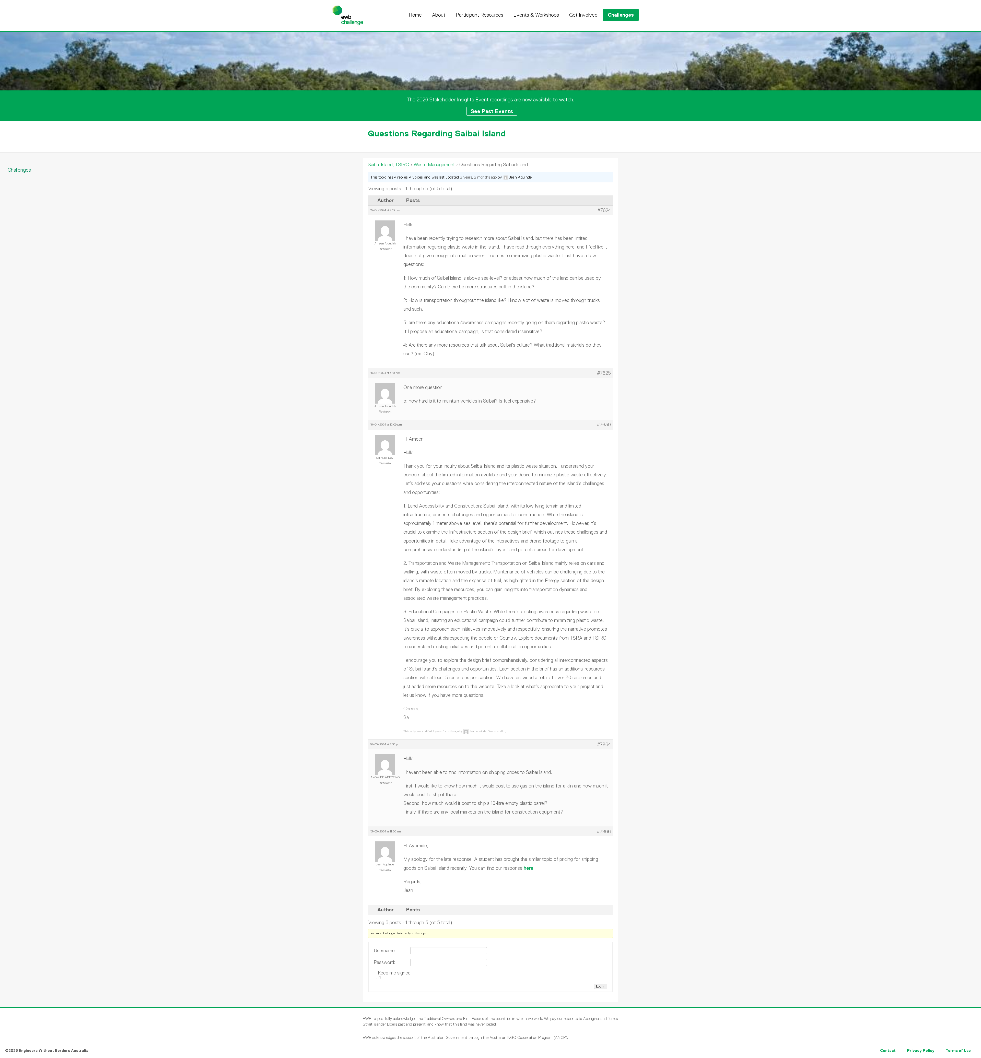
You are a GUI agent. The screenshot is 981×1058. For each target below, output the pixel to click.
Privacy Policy (921, 1050)
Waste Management (434, 164)
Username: (385, 950)
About (439, 15)
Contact (888, 1050)
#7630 (604, 424)
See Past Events (492, 111)
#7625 (604, 373)
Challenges (621, 15)
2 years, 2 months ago (478, 177)
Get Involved (583, 15)
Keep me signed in (394, 975)
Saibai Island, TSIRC (388, 164)
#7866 (604, 831)
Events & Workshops (536, 15)
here (528, 868)
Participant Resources (479, 15)
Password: (384, 962)
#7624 (604, 210)
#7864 (604, 744)
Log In (600, 986)
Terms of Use (958, 1050)
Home (415, 15)
